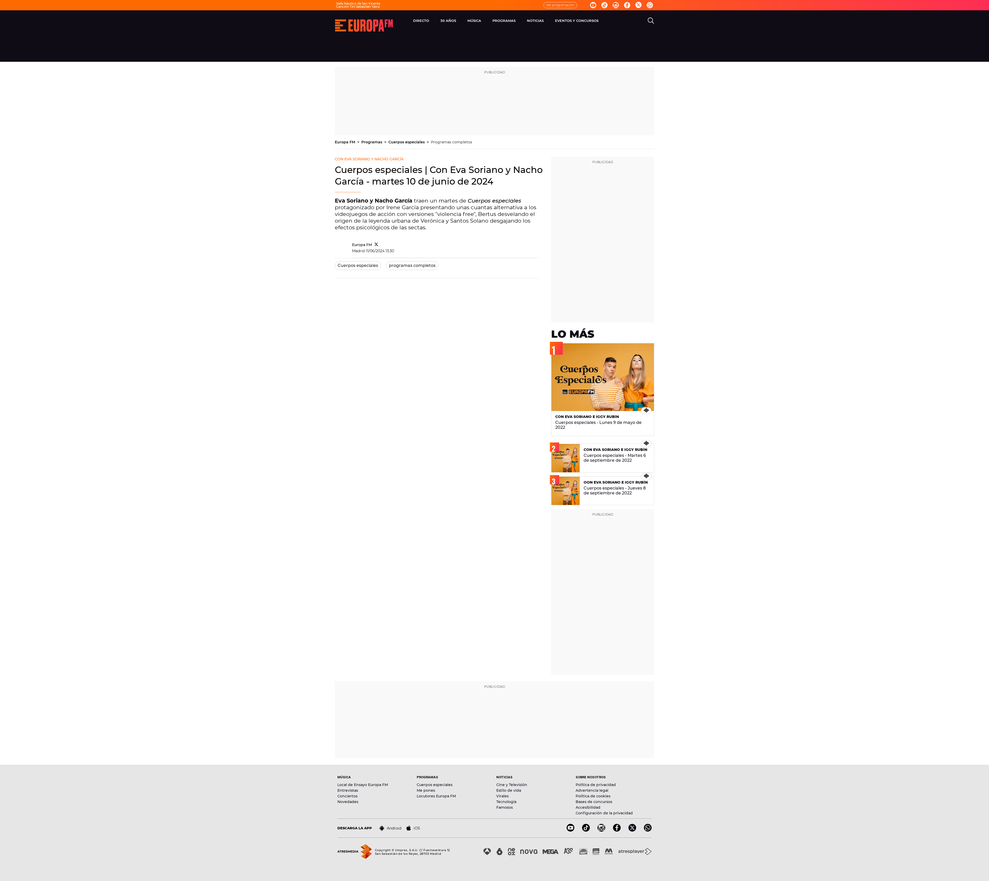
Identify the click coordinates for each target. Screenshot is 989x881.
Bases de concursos (594, 801)
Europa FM (345, 142)
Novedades (347, 801)
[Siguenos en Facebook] (627, 5)
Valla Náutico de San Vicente (358, 3)
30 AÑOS (448, 21)
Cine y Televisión (511, 784)
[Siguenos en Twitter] (638, 5)
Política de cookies (593, 796)
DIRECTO (421, 21)
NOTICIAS (535, 21)
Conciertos (347, 796)
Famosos (504, 807)
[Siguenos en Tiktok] (604, 5)
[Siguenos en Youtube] (593, 5)
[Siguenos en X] (632, 830)
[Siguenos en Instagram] (616, 5)
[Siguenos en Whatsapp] (650, 5)
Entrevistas (347, 790)
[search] (651, 21)
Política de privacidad (596, 784)
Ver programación (560, 5)
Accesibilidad (588, 807)
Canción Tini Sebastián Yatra (358, 6)
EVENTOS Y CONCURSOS (577, 21)
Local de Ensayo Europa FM (362, 784)
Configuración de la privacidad (604, 813)
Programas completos (451, 142)
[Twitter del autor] (376, 244)
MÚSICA (474, 21)
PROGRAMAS (504, 21)
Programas (372, 142)
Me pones (426, 790)
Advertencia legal (592, 790)
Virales (502, 796)
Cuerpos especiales (407, 142)
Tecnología (506, 801)
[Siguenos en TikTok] (586, 830)
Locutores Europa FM (436, 796)
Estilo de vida (508, 790)
